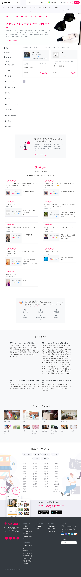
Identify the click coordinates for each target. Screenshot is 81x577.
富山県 (35, 463)
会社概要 (25, 526)
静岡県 (35, 479)
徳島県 (46, 484)
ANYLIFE (38, 526)
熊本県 (56, 476)
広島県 (46, 479)
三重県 (35, 484)
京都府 (45, 458)
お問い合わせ (51, 531)
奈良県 (46, 466)
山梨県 (35, 471)
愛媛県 (56, 463)
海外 (56, 489)
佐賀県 (56, 471)
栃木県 (24, 484)
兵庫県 (46, 463)
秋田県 (24, 474)
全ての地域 (27, 454)
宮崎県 (56, 481)
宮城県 (24, 471)
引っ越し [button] (24, 7)
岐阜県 (35, 476)
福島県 (24, 479)
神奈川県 (45, 454)
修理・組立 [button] (11, 7)
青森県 (24, 466)
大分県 (56, 479)
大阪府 (36, 458)
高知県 (56, 466)
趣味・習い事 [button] (42, 7)
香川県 (46, 486)
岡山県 (46, 476)
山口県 (46, 481)
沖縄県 (56, 486)
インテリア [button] (33, 7)
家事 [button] (18, 7)
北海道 (24, 463)
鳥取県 (46, 471)
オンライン (56, 491)
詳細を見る (36, 306)
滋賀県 (35, 486)
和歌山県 (45, 469)
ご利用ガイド (51, 526)
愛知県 (35, 481)
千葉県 (24, 489)
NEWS (37, 528)
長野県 (35, 474)
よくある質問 (51, 528)
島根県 (46, 474)
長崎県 (56, 474)
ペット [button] (51, 7)
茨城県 (24, 481)
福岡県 (56, 469)
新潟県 (24, 491)
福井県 (35, 469)
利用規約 (25, 528)
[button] (63, 2)
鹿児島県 (56, 484)
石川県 (35, 466)
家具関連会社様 (27, 550)
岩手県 (24, 469)
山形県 (24, 476)
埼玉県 (55, 454)
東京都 (37, 454)
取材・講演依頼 (27, 553)
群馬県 (24, 486)
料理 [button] (56, 7)
